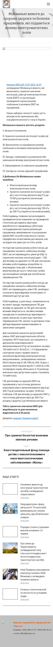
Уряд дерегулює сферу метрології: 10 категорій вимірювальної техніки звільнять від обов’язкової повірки (34, 511)
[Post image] (10, 489)
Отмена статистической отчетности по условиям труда (33, 593)
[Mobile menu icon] (48, 4)
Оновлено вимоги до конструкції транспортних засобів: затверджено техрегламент (34, 489)
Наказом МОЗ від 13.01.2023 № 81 (24, 84)
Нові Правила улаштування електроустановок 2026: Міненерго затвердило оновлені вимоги (34, 574)
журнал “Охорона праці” (25, 418)
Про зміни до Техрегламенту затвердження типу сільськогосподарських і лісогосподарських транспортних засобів (33, 551)
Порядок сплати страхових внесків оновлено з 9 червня (34, 530)
